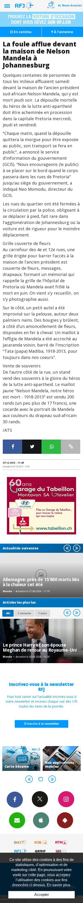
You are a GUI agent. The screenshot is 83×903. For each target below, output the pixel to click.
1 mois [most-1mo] (42, 613)
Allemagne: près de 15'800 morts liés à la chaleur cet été (41, 581)
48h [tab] (8, 613)
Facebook (15, 800)
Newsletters (17, 820)
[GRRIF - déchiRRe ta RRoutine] (41, 851)
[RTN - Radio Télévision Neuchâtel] (61, 842)
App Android (65, 820)
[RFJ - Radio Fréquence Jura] (20, 851)
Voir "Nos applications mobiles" (62, 758)
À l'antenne (63, 32)
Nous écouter (72, 5)
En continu (22, 32)
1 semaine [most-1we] (24, 613)
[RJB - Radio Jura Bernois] (41, 842)
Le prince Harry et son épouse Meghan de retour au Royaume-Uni (40, 647)
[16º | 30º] (50, 0)
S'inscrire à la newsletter (41, 723)
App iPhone (41, 820)
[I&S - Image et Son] (61, 851)
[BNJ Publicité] (20, 842)
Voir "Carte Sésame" (21, 758)
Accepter (41, 895)
